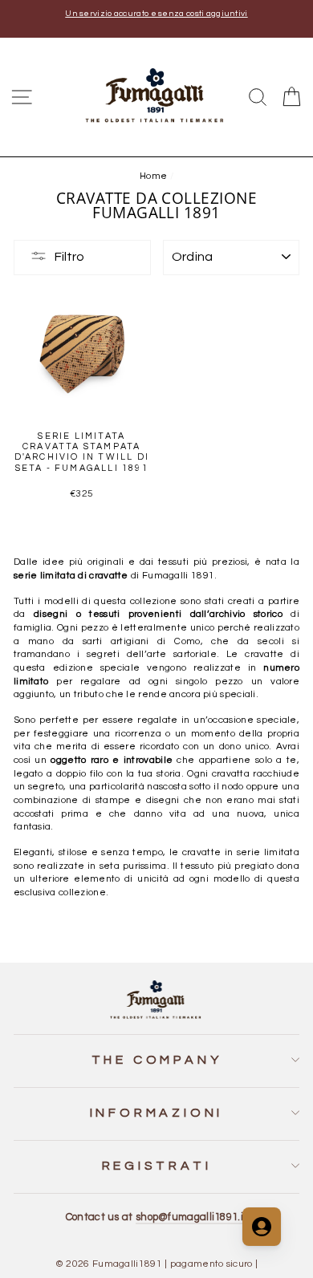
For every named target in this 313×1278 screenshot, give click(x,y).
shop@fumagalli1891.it (191, 1217)
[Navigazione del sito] (22, 97)
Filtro (69, 256)
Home (153, 176)
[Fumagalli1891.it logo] (156, 96)
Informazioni (157, 1112)
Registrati (157, 1165)
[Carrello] (291, 97)
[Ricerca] (258, 97)
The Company (156, 1059)
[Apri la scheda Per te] (261, 1226)
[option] (156, 14)
